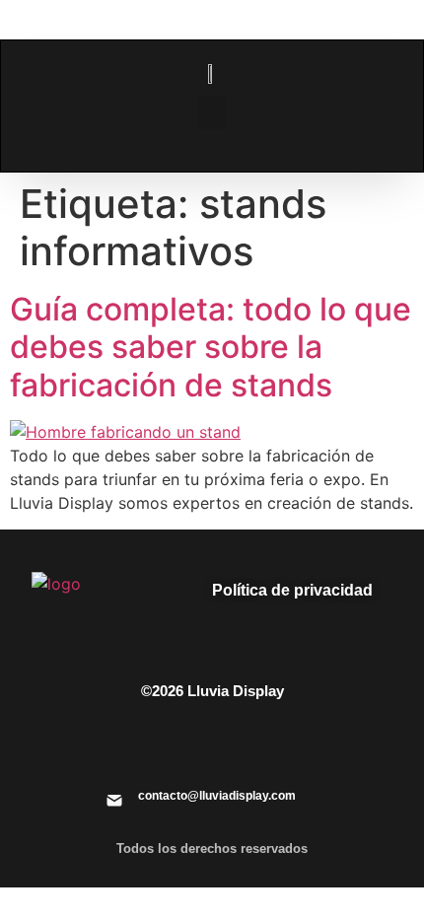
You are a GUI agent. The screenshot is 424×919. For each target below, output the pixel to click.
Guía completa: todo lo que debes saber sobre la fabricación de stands (210, 347)
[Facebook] (187, 741)
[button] (212, 113)
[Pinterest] (236, 741)
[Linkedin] (88, 741)
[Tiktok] (286, 741)
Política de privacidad (292, 590)
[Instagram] (138, 741)
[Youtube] (335, 741)
